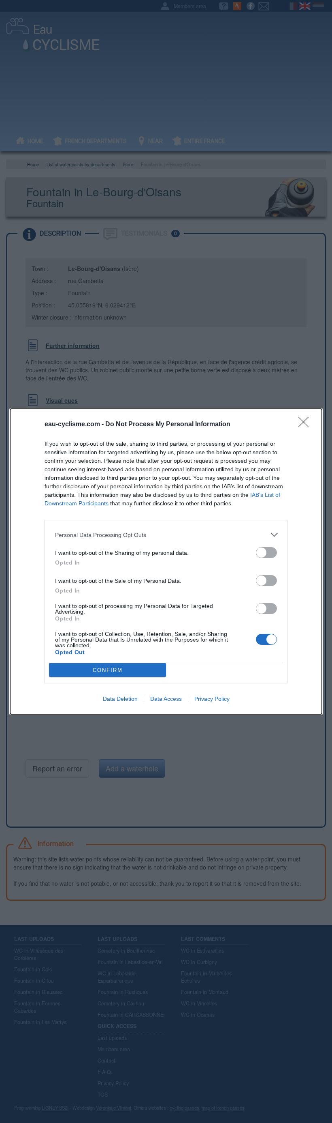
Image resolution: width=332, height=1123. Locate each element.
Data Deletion (120, 699)
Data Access (166, 699)
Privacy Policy (212, 699)
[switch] (266, 552)
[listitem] (166, 534)
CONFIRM (108, 670)
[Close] (306, 424)
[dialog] (166, 561)
